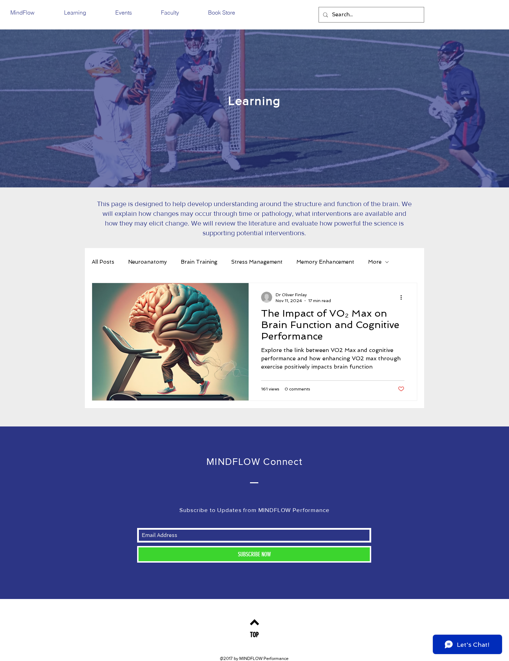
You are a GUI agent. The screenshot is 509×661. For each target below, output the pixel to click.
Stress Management (257, 262)
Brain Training (199, 262)
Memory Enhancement (325, 262)
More (375, 262)
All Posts (103, 262)
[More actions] (403, 297)
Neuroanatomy (147, 262)
